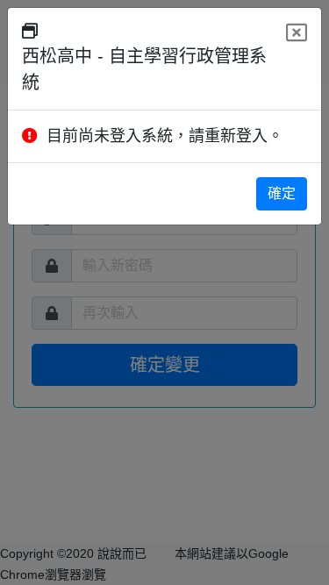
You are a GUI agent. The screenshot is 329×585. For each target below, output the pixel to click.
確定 (282, 193)
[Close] (296, 33)
